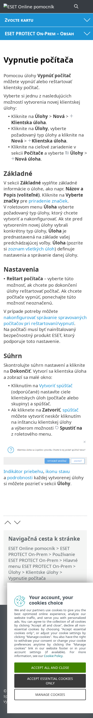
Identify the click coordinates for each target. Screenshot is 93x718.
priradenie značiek (48, 201)
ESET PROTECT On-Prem (39, 551)
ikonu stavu (58, 471)
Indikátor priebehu (23, 471)
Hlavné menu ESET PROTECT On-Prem (43, 563)
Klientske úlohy (42, 572)
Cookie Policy (53, 660)
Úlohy (14, 572)
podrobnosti (20, 477)
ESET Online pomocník (31, 548)
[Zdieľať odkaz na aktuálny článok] (57, 505)
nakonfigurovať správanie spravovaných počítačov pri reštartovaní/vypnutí (45, 320)
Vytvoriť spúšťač (55, 385)
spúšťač (70, 410)
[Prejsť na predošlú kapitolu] (8, 522)
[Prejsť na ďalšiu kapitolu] (17, 522)
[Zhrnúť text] (81, 505)
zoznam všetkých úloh (31, 249)
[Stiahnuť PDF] (69, 505)
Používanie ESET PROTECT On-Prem (41, 557)
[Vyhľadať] (76, 7)
